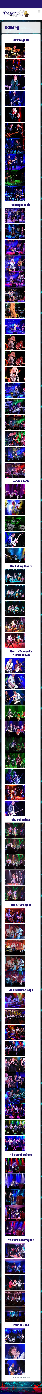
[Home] (16, 14)
